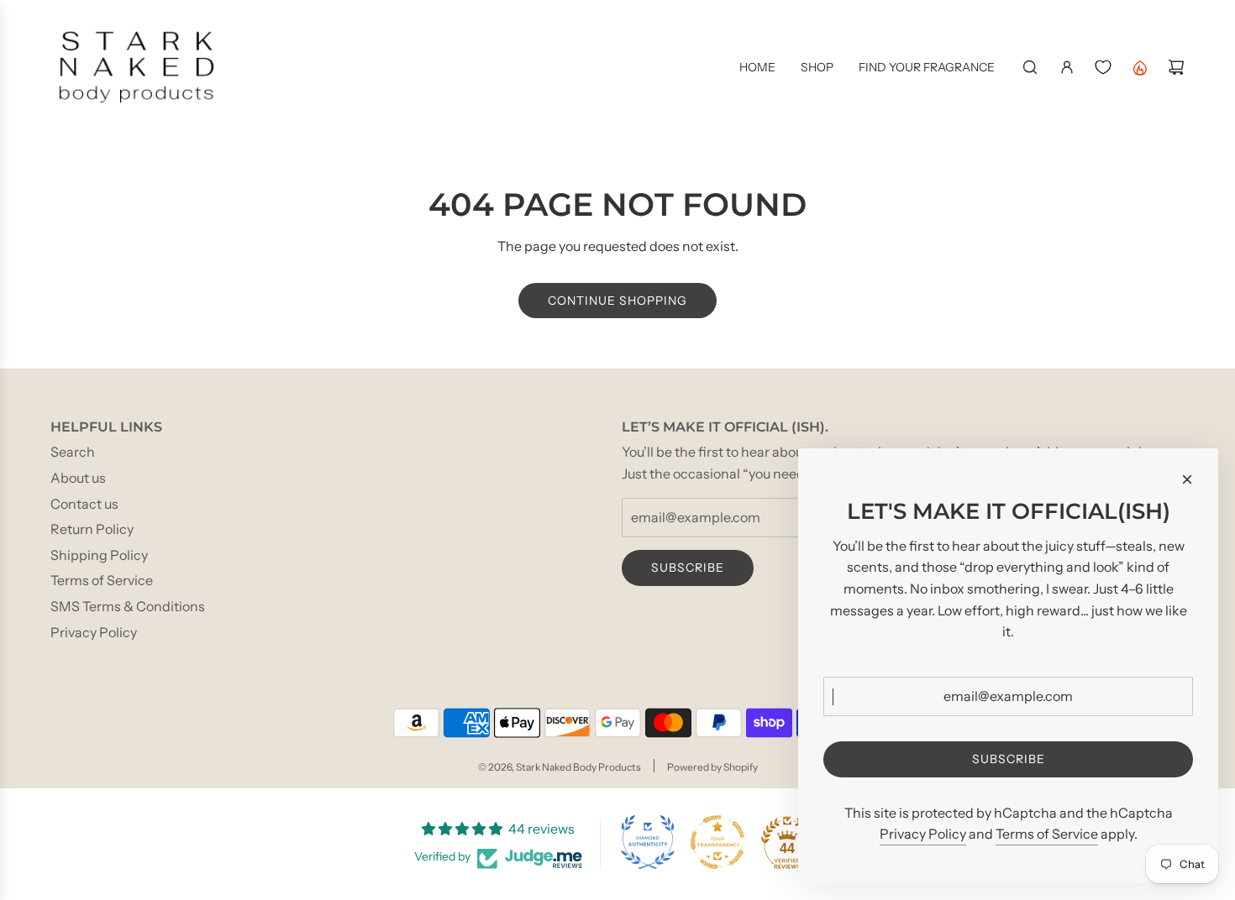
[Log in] (1066, 67)
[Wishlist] (1103, 67)
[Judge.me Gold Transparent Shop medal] (717, 842)
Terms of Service (1047, 833)
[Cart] (1176, 67)
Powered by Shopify (712, 767)
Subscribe (687, 567)
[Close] (1187, 479)
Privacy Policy (923, 833)
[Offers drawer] (1139, 67)
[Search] (1030, 67)
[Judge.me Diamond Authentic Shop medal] (648, 842)
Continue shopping (617, 300)
